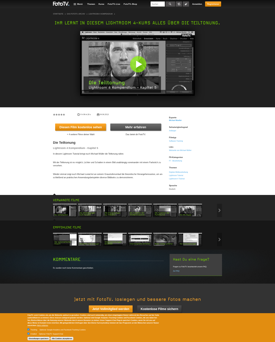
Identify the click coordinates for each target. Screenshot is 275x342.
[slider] (136, 87)
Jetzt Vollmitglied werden (110, 309)
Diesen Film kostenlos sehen (80, 127)
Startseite (58, 14)
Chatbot (34, 334)
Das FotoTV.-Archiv (76, 14)
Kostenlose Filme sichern (159, 309)
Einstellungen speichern (38, 339)
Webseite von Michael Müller (180, 150)
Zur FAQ (176, 271)
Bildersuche (179, 4)
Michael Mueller (175, 120)
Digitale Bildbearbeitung (178, 172)
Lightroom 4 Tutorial (177, 179)
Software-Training (176, 141)
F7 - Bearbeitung (175, 161)
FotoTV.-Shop (130, 4)
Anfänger (172, 131)
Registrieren (213, 4)
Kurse (101, 4)
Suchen (170, 4)
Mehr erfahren (135, 127)
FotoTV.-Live (114, 4)
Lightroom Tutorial (176, 175)
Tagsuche (186, 4)
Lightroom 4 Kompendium (101, 14)
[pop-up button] (184, 91)
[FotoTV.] (61, 4)
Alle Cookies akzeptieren (62, 339)
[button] (138, 64)
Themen (91, 4)
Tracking (34, 330)
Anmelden (197, 4)
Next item (219, 210)
